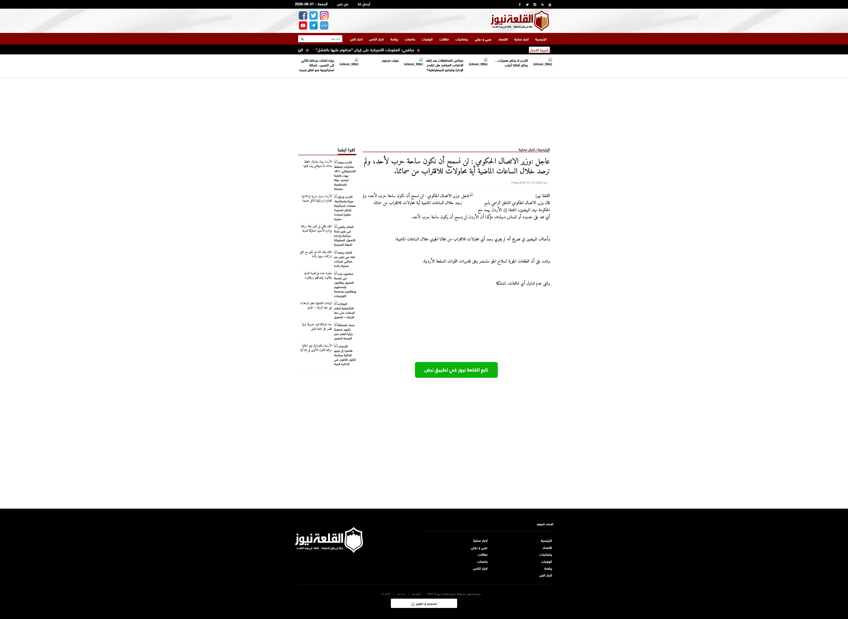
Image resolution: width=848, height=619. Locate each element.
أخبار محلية (521, 39)
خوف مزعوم (390, 60)
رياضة (394, 39)
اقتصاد (503, 39)
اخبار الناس (376, 39)
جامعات (410, 39)
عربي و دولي (483, 39)
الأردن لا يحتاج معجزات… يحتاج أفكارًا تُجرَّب (511, 62)
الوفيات (427, 39)
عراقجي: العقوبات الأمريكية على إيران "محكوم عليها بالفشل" (389, 49)
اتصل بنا (385, 593)
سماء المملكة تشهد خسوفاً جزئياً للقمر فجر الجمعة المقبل (317, 326)
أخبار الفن (356, 39)
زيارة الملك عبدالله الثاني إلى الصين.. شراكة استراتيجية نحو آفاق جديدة (316, 64)
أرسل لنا (364, 3)
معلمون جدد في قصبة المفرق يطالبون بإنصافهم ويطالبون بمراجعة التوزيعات (318, 277)
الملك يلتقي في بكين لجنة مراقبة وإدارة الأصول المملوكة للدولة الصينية (316, 231)
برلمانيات (462, 39)
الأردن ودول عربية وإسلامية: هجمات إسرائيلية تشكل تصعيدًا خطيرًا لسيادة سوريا (316, 200)
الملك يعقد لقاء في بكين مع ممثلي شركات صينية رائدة (316, 254)
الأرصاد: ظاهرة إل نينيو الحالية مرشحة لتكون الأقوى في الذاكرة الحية (316, 350)
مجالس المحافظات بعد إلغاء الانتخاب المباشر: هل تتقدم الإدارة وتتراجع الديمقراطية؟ (444, 64)
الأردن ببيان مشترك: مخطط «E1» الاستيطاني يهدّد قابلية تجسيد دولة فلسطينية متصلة (317, 166)
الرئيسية (541, 39)
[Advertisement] (424, 109)
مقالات (444, 39)
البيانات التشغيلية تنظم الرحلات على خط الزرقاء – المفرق (316, 305)
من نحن (342, 3)
